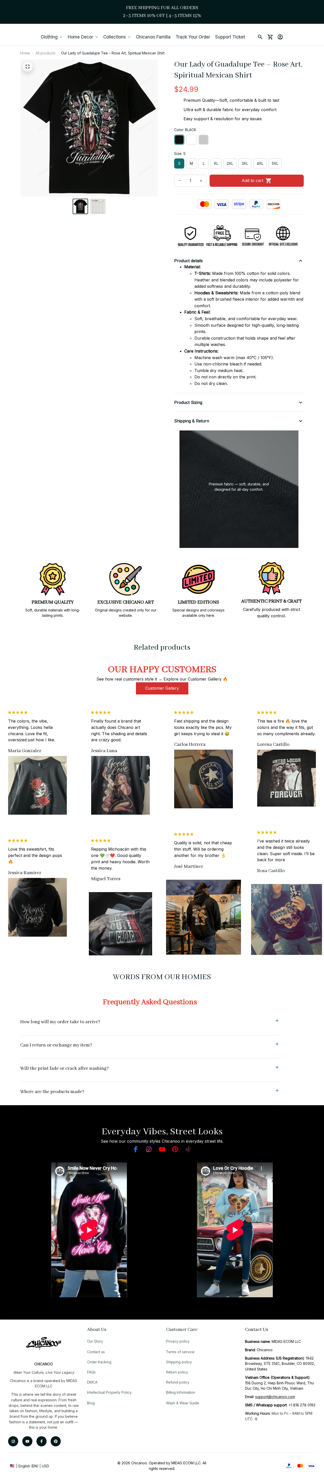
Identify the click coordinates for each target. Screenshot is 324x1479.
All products (45, 53)
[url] (275, 1397)
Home (25, 53)
